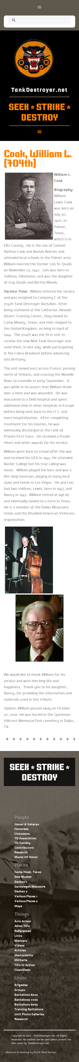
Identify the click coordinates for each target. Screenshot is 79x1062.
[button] (39, 7)
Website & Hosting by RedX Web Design (31, 1052)
